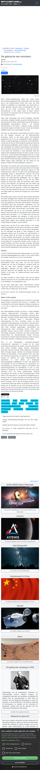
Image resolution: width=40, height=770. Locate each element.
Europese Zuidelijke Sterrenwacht (11, 406)
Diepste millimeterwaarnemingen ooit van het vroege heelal (20, 420)
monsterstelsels (18, 409)
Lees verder (33, 737)
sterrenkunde (5, 400)
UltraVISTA (4, 412)
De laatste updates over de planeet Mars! (20, 662)
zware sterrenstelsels (32, 409)
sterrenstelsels (6, 403)
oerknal (21, 403)
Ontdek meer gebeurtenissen (20, 712)
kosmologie (29, 403)
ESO (36, 403)
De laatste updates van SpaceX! (20, 631)
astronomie (24, 400)
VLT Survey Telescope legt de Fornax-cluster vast (17, 434)
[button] (20, 740)
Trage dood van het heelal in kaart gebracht (16, 416)
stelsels (14, 403)
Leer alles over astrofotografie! (20, 571)
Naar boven (34, 481)
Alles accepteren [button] (20, 758)
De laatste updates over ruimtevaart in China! (20, 601)
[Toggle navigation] (36, 3)
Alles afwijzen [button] (20, 762)
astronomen (34, 400)
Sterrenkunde (17, 64)
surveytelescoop (33, 406)
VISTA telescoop (6, 409)
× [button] (38, 730)
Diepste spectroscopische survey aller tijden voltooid (18, 425)
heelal (15, 400)
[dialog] (20, 749)
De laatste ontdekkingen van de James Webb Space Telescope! (20, 511)
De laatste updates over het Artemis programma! (20, 541)
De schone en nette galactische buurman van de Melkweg (20, 429)
